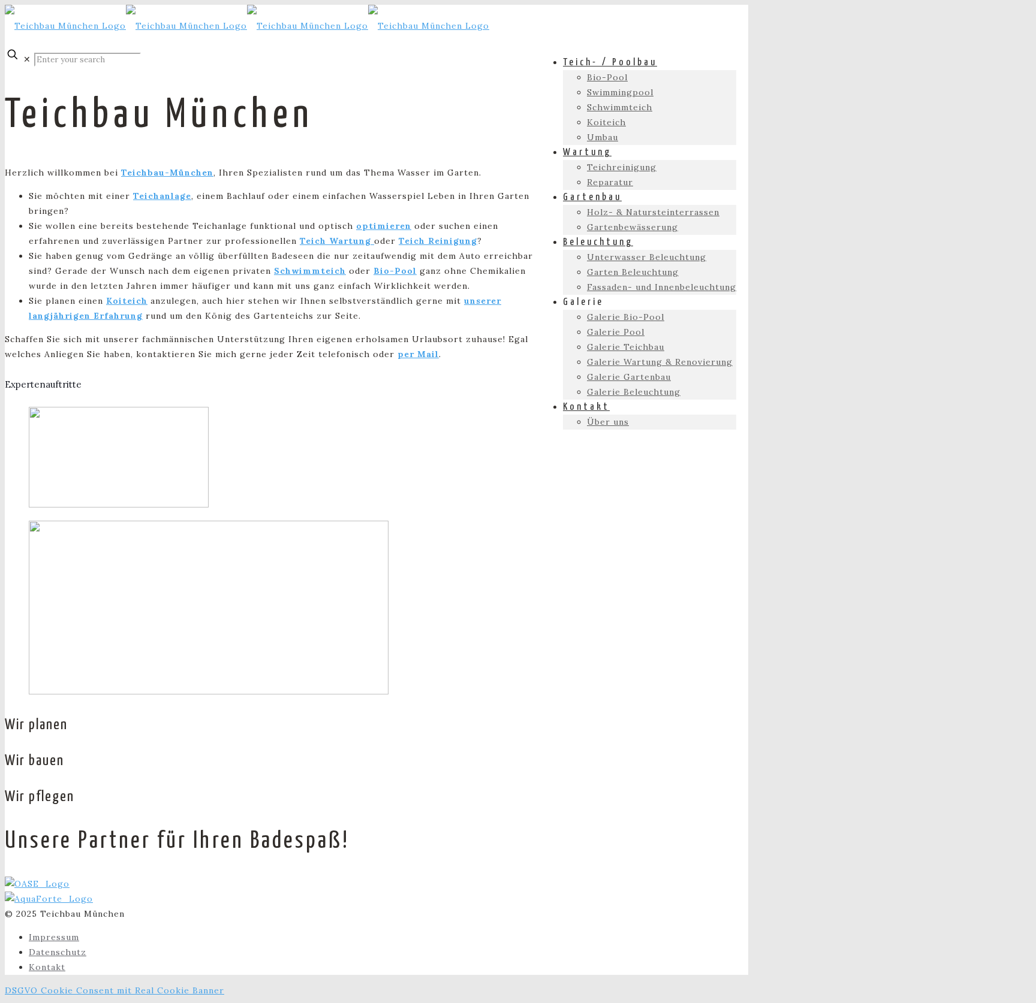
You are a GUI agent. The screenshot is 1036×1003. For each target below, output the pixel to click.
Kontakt (47, 967)
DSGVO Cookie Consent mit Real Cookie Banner (114, 990)
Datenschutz (57, 952)
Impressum (54, 937)
